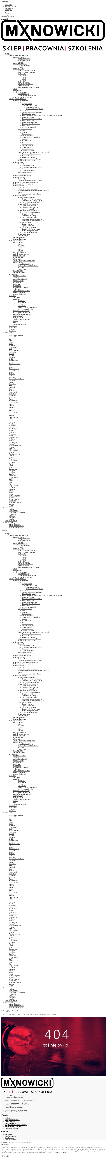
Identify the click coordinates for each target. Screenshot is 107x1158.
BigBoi (11, 359)
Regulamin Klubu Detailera (13, 1126)
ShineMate (12, 476)
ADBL (11, 342)
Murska (11, 440)
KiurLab (11, 410)
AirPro (11, 344)
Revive (11, 466)
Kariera (11, 509)
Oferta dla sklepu (14, 524)
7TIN (10, 340)
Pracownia (12, 514)
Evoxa (11, 382)
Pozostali (12, 456)
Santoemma (13, 469)
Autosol (11, 354)
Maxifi (11, 430)
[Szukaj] (6, 1011)
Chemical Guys (14, 369)
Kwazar (11, 415)
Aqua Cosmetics (14, 350)
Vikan (11, 492)
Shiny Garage (13, 477)
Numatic (11, 447)
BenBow (12, 357)
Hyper (11, 404)
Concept (12, 377)
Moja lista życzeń (10, 6)
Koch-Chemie (13, 412)
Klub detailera (13, 511)
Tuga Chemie (13, 486)
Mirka (11, 435)
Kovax (11, 414)
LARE (11, 419)
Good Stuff (12, 395)
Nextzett (12, 444)
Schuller (12, 474)
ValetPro (12, 489)
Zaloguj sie (8, 13)
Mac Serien (12, 424)
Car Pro (11, 365)
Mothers (12, 439)
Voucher (12, 519)
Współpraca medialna (16, 527)
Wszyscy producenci (16, 336)
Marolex (12, 427)
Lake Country (13, 417)
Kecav (11, 409)
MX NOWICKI (13, 442)
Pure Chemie (13, 461)
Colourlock (12, 375)
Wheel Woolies (14, 499)
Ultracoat (12, 487)
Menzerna (12, 434)
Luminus (12, 422)
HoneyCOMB (13, 400)
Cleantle (12, 370)
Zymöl (11, 506)
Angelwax (12, 347)
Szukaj (3, 1011)
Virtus (11, 494)
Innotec (11, 405)
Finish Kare (12, 384)
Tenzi (11, 482)
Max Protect (13, 429)
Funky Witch (13, 392)
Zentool (11, 504)
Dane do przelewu (11, 1139)
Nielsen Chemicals (15, 445)
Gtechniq (12, 397)
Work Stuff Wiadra (15, 502)
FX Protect (12, 394)
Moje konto (8, 5)
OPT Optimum (13, 449)
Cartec (11, 367)
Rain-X (11, 464)
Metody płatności (10, 1123)
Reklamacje (8, 1118)
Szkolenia (12, 517)
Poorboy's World (14, 454)
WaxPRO (12, 497)
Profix (11, 457)
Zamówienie (9, 8)
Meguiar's (12, 432)
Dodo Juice (13, 380)
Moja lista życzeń (10, 1136)
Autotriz (12, 355)
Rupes (11, 467)
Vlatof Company (14, 496)
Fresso (11, 390)
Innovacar (12, 407)
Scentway (12, 472)
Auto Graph (13, 352)
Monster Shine (14, 437)
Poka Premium (13, 450)
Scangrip (12, 471)
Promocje (12, 516)
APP (10, 349)
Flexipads (12, 387)
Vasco (11, 491)
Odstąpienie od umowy (12, 1120)
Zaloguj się (8, 10)
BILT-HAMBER (13, 360)
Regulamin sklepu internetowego (16, 1125)
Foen (10, 389)
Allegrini (12, 345)
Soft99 (11, 479)
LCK (10, 420)
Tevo (10, 484)
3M (10, 339)
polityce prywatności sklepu (57, 1152)
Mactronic (12, 425)
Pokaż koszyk (9, 1138)
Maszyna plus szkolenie (17, 512)
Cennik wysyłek (10, 1121)
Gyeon (11, 399)
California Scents (14, 364)
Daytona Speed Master (16, 379)
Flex (10, 385)
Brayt (11, 362)
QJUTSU (12, 462)
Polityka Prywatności (11, 1128)
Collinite (12, 374)
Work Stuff (12, 501)
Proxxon (12, 459)
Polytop (11, 452)
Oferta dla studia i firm (16, 526)
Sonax (11, 481)
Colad (11, 372)
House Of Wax (13, 402)
